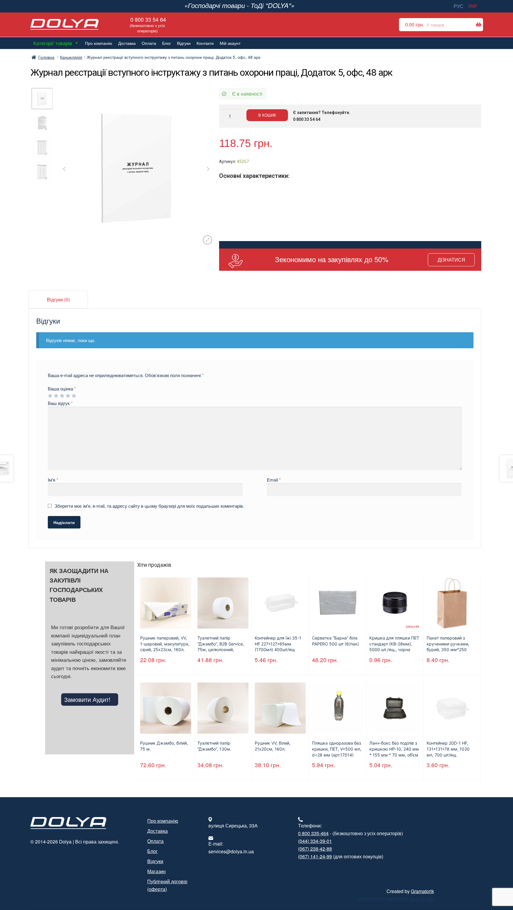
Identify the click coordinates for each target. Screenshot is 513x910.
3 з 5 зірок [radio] (62, 395)
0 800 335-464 (313, 833)
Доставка (127, 43)
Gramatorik (422, 891)
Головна (46, 57)
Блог (166, 43)
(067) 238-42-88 (315, 848)
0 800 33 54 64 (147, 24)
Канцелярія (71, 57)
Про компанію (98, 43)
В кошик (267, 115)
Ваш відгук (60, 403)
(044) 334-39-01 (315, 841)
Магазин (156, 871)
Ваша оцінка (62, 388)
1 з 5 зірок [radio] (50, 395)
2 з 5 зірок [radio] (56, 395)
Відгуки (184, 43)
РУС (458, 6)
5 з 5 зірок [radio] (74, 395)
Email (274, 480)
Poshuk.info (421, 898)
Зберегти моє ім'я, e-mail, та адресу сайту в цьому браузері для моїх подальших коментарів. (149, 506)
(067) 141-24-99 (315, 856)
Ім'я (53, 480)
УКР (472, 6)
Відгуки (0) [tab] (58, 299)
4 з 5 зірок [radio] (68, 395)
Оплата (149, 43)
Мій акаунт (230, 43)
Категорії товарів (52, 43)
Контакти (205, 43)
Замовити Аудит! (87, 699)
